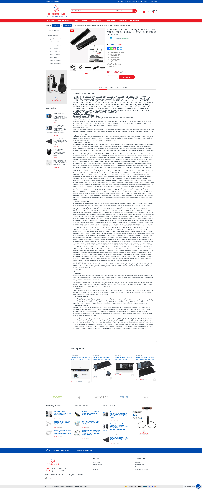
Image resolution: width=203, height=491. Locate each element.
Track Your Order (131, 1)
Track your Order (139, 464)
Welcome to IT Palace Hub (52, 1)
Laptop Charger (55, 48)
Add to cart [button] (89, 382)
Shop (141, 1)
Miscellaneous (123, 20)
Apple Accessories (55, 39)
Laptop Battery (67, 25)
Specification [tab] (114, 87)
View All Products (134, 20)
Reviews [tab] (125, 87)
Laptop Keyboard (55, 60)
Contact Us (120, 1)
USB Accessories (111, 20)
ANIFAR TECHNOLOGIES (80, 486)
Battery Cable (54, 42)
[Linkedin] (118, 48)
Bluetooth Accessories (63, 20)
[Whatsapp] (111, 48)
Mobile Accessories (96, 20)
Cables (76, 20)
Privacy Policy (96, 462)
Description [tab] (103, 87)
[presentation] (156, 397)
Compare (95, 467)
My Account (154, 1)
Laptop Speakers (55, 63)
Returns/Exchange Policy (141, 469)
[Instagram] (114, 48)
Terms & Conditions (98, 464)
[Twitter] (121, 48)
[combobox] (92, 11)
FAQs (145, 1)
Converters (84, 20)
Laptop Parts (50, 20)
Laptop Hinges (54, 57)
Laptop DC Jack (55, 54)
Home (47, 25)
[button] (103, 30)
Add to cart (128, 77)
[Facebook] (108, 48)
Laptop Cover (55, 51)
